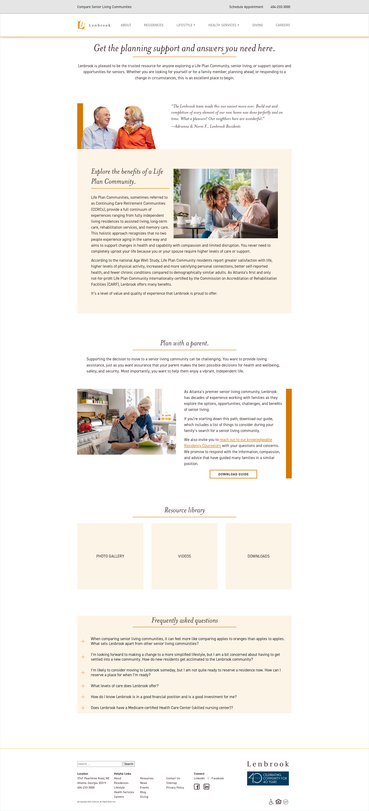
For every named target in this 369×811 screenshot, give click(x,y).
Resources (146, 778)
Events (144, 787)
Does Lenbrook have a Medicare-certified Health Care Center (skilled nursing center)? (162, 707)
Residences (154, 25)
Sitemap (171, 783)
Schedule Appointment (246, 6)
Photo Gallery (110, 556)
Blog (143, 792)
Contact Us (173, 778)
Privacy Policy (175, 787)
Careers (283, 25)
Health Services (222, 25)
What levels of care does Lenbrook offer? (125, 686)
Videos (184, 556)
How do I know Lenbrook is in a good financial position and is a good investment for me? (164, 696)
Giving (257, 25)
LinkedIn (199, 778)
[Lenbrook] (93, 25)
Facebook (218, 778)
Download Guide (233, 474)
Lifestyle (185, 25)
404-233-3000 (280, 6)
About (126, 25)
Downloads (259, 556)
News (143, 783)
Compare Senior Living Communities (104, 6)
